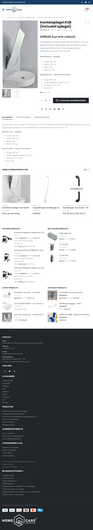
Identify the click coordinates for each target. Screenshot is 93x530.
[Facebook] (82, 2)
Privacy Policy (6, 464)
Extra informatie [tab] (23, 117)
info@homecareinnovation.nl (12, 354)
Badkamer (5, 392)
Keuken (5, 394)
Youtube (9, 371)
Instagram (14, 371)
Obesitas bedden (8, 425)
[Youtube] (85, 2)
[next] (89, 22)
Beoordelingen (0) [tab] (42, 117)
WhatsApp (63, 109)
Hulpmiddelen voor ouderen (42, 205)
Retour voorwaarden (9, 450)
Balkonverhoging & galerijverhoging (14, 411)
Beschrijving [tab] (7, 117)
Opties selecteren (26, 179)
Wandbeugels (6, 205)
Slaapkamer (6, 397)
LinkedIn (50, 109)
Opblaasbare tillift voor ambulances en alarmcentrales (21, 492)
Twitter (46, 109)
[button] (4, 10)
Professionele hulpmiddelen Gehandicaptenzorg (19, 417)
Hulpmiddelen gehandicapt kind (13, 414)
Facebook (42, 109)
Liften (4, 389)
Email (59, 109)
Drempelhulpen (7, 381)
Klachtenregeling (8, 456)
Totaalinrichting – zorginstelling (12, 494)
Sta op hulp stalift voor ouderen (13, 489)
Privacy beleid (7, 453)
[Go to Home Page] (3, 17)
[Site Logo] (14, 9)
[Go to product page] (16, 189)
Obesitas (5, 402)
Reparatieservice (8, 478)
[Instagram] (89, 2)
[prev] (85, 22)
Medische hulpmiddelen (10, 419)
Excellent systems (8, 475)
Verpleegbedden (8, 484)
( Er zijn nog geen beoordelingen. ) (62, 30)
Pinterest (54, 109)
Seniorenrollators (8, 422)
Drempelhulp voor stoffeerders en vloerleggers (18, 486)
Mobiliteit (5, 386)
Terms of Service (7, 467)
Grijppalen (66, 205)
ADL (3, 400)
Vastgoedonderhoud (9, 481)
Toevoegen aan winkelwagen (72, 100)
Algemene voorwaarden (10, 447)
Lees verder (57, 179)
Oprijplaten (6, 383)
